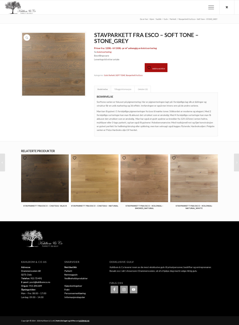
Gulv (106, 75)
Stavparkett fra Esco (134, 75)
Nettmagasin (71, 274)
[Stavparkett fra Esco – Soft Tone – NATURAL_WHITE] (2, 162)
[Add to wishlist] (25, 158)
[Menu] (210, 7)
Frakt (67, 289)
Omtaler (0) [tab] (143, 89)
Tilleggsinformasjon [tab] (122, 89)
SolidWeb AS (84, 321)
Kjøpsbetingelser (73, 285)
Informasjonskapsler (74, 297)
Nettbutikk (70, 267)
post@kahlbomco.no (40, 282)
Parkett (112, 75)
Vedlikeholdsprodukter (76, 278)
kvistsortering (104, 51)
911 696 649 (35, 285)
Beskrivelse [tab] (103, 89)
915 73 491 (36, 278)
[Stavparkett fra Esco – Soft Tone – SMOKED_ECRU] (236, 162)
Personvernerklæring (75, 293)
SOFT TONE (120, 75)
